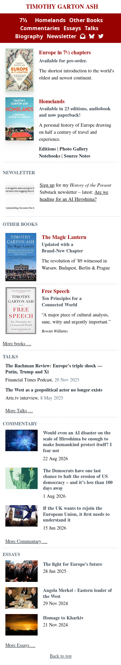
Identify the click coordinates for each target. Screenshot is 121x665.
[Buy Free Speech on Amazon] (20, 310)
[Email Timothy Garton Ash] (82, 36)
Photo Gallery (73, 148)
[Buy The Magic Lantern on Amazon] (20, 257)
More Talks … (19, 410)
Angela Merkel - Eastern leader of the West (77, 593)
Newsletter (61, 36)
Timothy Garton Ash (62, 6)
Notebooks (49, 155)
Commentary (20, 423)
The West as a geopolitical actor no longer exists (53, 390)
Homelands (50, 20)
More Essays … (20, 645)
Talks (91, 28)
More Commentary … (26, 541)
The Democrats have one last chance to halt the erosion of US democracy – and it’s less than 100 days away (78, 479)
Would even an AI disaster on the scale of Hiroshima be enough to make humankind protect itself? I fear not (77, 441)
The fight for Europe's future (72, 564)
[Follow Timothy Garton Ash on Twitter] (101, 36)
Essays (72, 28)
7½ (23, 20)
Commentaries (40, 28)
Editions (47, 148)
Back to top (61, 656)
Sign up (47, 185)
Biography (29, 36)
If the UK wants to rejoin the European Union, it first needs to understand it (76, 514)
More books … (17, 343)
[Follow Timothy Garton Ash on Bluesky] (91, 36)
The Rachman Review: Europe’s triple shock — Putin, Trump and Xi (53, 368)
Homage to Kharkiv (63, 618)
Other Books (86, 20)
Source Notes (77, 155)
